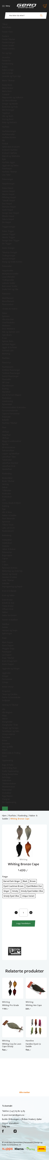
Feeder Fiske (7, 32)
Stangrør (6, 799)
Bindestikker (7, 478)
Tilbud (4, 24)
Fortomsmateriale (10, 410)
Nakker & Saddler (9, 515)
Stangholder (7, 722)
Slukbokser (6, 780)
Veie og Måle (7, 747)
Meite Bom (7, 91)
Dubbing (5, 506)
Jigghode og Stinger (11, 668)
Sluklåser (6, 624)
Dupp (4, 638)
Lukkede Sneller (8, 283)
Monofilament (8, 301)
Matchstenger (8, 110)
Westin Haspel (8, 194)
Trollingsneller (8, 280)
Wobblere (6, 325)
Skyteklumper (8, 385)
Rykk (4, 159)
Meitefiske (6, 27)
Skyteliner (6, 392)
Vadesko (5, 546)
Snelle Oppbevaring (10, 771)
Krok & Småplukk (9, 591)
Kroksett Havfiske (10, 150)
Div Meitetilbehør (9, 100)
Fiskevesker (7, 790)
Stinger (5, 676)
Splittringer (7, 633)
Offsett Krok (7, 609)
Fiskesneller (7, 266)
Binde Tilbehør (8, 481)
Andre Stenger (8, 248)
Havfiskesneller (8, 134)
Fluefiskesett (7, 367)
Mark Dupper (7, 642)
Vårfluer (5, 438)
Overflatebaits (8, 322)
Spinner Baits (7, 341)
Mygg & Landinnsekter (11, 441)
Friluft (4, 750)
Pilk (3, 140)
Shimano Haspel (9, 207)
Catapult (6, 94)
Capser (5, 558)
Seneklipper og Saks (10, 731)
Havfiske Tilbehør (9, 172)
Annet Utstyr (8, 687)
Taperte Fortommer (11, 413)
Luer (4, 561)
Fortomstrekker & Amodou (14, 407)
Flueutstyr (6, 362)
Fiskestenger (7, 179)
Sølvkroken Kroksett (11, 147)
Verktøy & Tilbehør (10, 705)
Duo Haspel (7, 203)
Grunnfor (6, 57)
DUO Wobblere (8, 329)
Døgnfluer (6, 435)
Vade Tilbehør (8, 580)
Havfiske (5, 127)
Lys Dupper (7, 655)
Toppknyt (6, 113)
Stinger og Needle (10, 104)
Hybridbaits (7, 335)
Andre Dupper (8, 664)
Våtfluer (5, 432)
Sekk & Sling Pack (9, 768)
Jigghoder (6, 673)
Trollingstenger (8, 255)
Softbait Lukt (8, 350)
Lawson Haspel (8, 191)
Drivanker (6, 743)
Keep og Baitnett (9, 122)
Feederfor (6, 60)
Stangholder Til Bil (10, 725)
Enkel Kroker (7, 600)
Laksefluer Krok (8, 466)
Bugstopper (7, 555)
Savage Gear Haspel (10, 213)
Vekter (5, 719)
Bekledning (6, 535)
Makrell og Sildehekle (11, 156)
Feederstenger (8, 42)
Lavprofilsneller (8, 277)
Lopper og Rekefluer (11, 453)
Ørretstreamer (8, 447)
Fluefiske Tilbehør (9, 423)
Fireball (5, 144)
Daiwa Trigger (8, 231)
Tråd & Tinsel (7, 525)
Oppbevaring (7, 760)
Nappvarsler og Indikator (12, 97)
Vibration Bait (8, 319)
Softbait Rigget (9, 344)
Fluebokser (6, 398)
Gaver (4, 756)
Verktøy (5, 484)
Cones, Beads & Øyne (11, 503)
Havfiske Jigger (8, 162)
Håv (3, 709)
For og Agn (7, 53)
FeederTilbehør (8, 39)
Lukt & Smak (7, 73)
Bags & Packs (7, 765)
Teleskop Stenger (9, 252)
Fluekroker (6, 493)
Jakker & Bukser (9, 549)
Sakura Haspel (8, 219)
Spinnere (6, 316)
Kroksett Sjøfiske (9, 153)
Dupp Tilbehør (8, 658)
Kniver (4, 740)
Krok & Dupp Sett (9, 661)
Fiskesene (6, 294)
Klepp (4, 715)
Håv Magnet (7, 712)
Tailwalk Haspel (8, 200)
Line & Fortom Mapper (11, 395)
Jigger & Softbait (9, 347)
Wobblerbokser (8, 787)
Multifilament (8, 298)
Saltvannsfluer (8, 450)
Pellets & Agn (8, 70)
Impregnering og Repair (12, 586)
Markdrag (6, 354)
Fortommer (7, 679)
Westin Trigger (8, 237)
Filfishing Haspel (9, 197)
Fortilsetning (7, 64)
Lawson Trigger (8, 234)
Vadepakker (7, 540)
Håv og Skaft (7, 116)
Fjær (4, 509)
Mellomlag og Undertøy (12, 571)
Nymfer (5, 444)
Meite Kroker (7, 88)
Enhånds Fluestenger (11, 370)
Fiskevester (7, 552)
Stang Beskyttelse (10, 774)
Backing (5, 389)
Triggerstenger (8, 227)
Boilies (5, 67)
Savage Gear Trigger (11, 240)
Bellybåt (5, 420)
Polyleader (6, 417)
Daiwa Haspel (7, 188)
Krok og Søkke (8, 595)
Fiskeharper (7, 168)
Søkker (5, 612)
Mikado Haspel (8, 216)
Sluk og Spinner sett (11, 332)
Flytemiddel (7, 404)
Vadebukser (7, 543)
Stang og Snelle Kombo (12, 262)
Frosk (4, 338)
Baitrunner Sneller (10, 286)
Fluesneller (6, 379)
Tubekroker (7, 460)
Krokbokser (7, 497)
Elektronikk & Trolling (11, 753)
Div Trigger (7, 243)
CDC (4, 500)
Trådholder (6, 490)
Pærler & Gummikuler (11, 697)
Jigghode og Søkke (10, 165)
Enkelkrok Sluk (8, 603)
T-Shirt (5, 565)
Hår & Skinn (7, 512)
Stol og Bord (7, 119)
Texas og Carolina (9, 694)
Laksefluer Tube (9, 457)
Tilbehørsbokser (9, 783)
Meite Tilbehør (8, 80)
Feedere (5, 36)
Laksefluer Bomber (10, 463)
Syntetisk (6, 521)
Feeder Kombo (8, 49)
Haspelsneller (7, 270)
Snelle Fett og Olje (10, 289)
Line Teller (6, 175)
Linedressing (7, 401)
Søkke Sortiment (9, 615)
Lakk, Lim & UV (8, 528)
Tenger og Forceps (10, 728)
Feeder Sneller (8, 45)
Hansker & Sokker (9, 577)
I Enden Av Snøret (10, 309)
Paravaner (6, 737)
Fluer (4, 427)
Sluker (4, 313)
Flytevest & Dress (9, 568)
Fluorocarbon (7, 304)
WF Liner (6, 382)
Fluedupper (6, 652)
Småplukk (6, 700)
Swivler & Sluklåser (10, 620)
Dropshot (6, 691)
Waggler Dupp (8, 648)
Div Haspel (6, 222)
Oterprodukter (8, 734)
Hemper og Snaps (9, 630)
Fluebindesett (8, 531)
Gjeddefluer (7, 469)
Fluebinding (7, 473)
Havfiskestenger (9, 131)
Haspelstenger (8, 183)
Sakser (5, 487)
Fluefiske (6, 358)
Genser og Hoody (9, 574)
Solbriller (6, 583)
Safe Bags (6, 777)
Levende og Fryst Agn (11, 76)
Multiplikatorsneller (10, 274)
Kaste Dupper (8, 645)
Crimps (5, 682)
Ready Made (7, 85)
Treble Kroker (8, 606)
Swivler (5, 627)
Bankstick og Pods (10, 107)
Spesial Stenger (8, 259)
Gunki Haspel (7, 210)
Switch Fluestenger (10, 376)
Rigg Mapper (7, 796)
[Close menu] (5, 809)
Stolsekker (6, 793)
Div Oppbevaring (9, 802)
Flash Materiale (8, 518)
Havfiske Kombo (9, 137)
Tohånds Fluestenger (11, 373)
